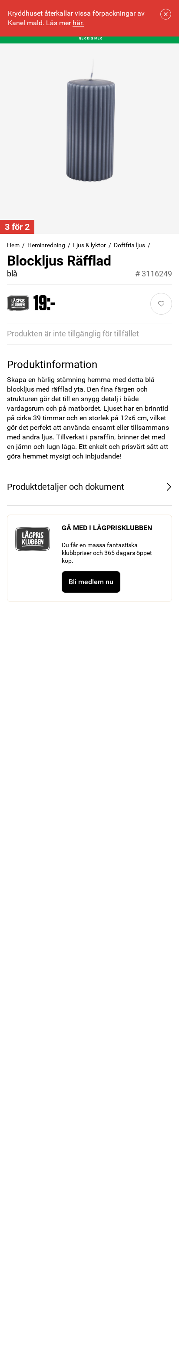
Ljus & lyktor (89, 245)
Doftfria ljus (129, 245)
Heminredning (46, 245)
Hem (13, 245)
